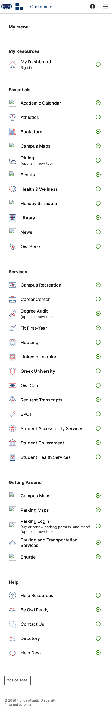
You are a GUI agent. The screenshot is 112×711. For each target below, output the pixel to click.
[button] (92, 6)
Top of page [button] (17, 680)
